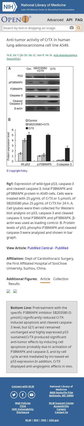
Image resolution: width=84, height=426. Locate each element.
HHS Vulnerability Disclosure (23, 411)
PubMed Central (40, 248)
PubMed (61, 248)
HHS (43, 420)
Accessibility (61, 406)
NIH (36, 420)
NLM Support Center (61, 403)
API (69, 19)
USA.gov (54, 420)
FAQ (79, 19)
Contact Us (61, 412)
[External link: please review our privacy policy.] (14, 394)
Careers (61, 409)
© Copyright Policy (17, 171)
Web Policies (23, 403)
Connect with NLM (23, 386)
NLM (28, 420)
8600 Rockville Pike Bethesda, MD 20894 (61, 394)
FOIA (23, 406)
